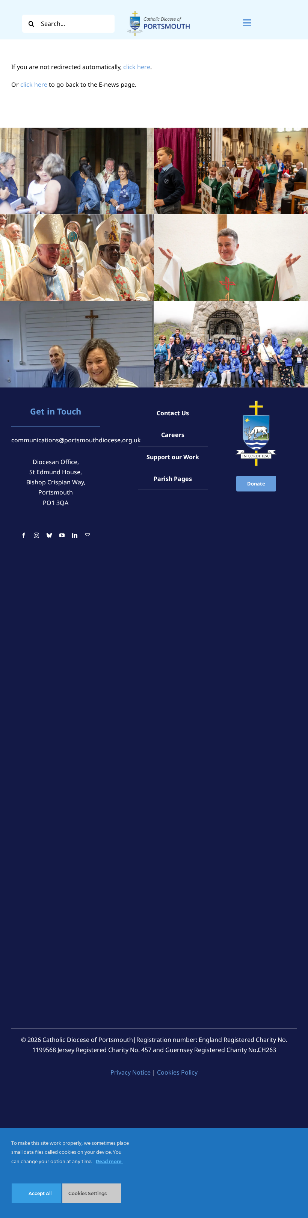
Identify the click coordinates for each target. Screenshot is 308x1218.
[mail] (87, 535)
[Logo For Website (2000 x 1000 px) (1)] (159, 10)
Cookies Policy (177, 1072)
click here (136, 67)
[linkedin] (74, 535)
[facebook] (23, 535)
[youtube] (62, 535)
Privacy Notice (130, 1072)
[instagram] (36, 535)
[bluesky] (49, 535)
